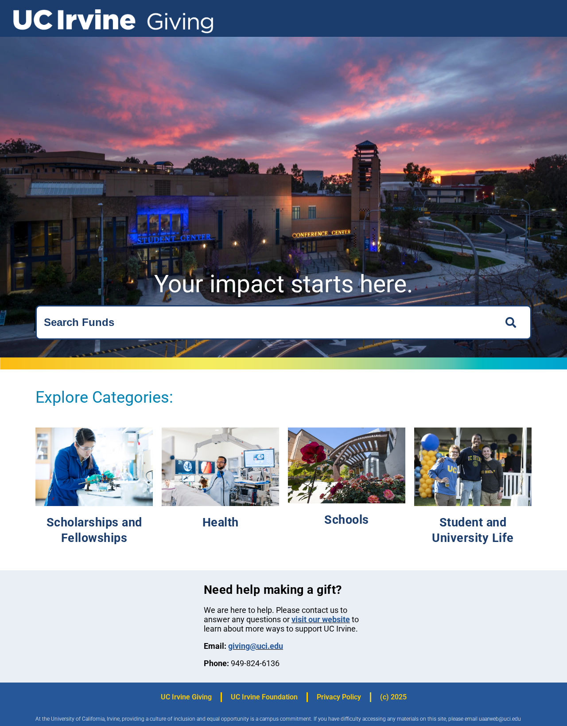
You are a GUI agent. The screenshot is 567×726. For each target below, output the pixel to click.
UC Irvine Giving (186, 697)
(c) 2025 (393, 697)
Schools (346, 520)
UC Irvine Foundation (264, 697)
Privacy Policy (339, 697)
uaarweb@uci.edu (500, 719)
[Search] (513, 322)
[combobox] (265, 322)
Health (220, 522)
